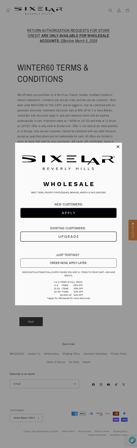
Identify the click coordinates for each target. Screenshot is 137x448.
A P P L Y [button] (68, 213)
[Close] (118, 147)
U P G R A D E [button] (68, 236)
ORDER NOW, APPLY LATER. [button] (68, 263)
